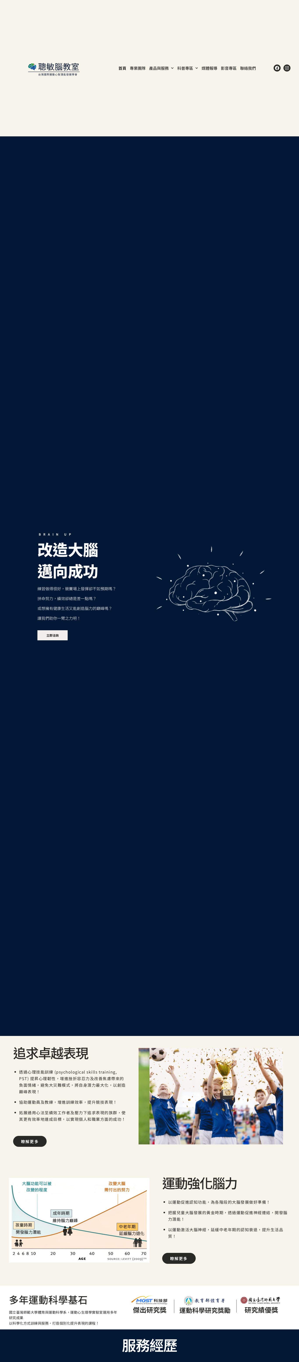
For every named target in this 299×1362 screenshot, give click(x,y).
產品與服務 (159, 68)
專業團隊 (138, 68)
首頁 (122, 68)
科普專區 (185, 68)
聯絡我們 (248, 68)
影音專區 (229, 68)
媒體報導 (209, 68)
